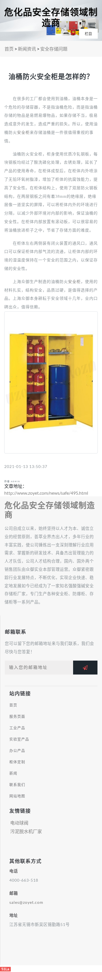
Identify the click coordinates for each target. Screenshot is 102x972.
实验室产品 (19, 739)
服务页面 (17, 716)
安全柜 (23, 132)
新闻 (13, 773)
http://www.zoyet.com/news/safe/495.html (46, 493)
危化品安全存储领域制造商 (51, 18)
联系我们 (17, 784)
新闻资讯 (27, 48)
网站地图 (17, 796)
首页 (9, 48)
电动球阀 (19, 822)
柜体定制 (17, 761)
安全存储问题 (53, 48)
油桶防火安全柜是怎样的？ (51, 76)
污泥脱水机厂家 (26, 831)
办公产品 (17, 750)
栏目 (88, 33)
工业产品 (17, 727)
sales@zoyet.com (26, 902)
